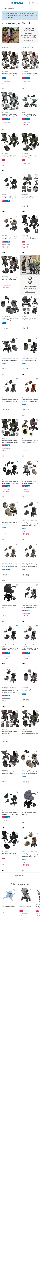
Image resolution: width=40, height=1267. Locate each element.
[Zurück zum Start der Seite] (38, 1253)
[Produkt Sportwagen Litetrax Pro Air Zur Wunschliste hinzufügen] (30, 890)
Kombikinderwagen (9, 8)
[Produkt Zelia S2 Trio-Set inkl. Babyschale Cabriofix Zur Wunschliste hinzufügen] (37, 298)
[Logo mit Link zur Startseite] (16, 3)
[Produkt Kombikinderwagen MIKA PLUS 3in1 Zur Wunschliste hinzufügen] (17, 585)
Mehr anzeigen (20, 875)
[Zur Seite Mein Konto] (29, 3)
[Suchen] (6, 3)
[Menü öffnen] (3, 3)
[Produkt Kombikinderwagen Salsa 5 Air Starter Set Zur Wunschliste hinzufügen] (17, 711)
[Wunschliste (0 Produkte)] (33, 3)
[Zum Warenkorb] (37, 3)
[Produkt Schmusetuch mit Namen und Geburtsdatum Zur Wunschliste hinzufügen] (14, 890)
